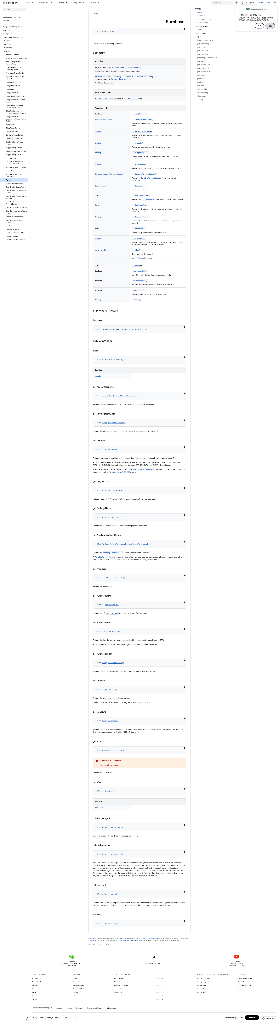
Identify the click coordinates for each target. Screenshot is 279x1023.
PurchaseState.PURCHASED (120, 472)
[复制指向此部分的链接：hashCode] (105, 782)
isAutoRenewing (139, 281)
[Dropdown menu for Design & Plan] (52, 2)
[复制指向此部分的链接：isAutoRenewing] (112, 845)
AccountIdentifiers (103, 120)
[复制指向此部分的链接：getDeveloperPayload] (117, 414)
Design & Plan (44, 3)
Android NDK (201, 992)
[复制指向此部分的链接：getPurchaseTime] (113, 623)
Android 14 (159, 989)
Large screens (119, 978)
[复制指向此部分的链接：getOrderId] (107, 441)
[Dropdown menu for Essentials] (34, 2)
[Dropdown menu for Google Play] (85, 2)
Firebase (79, 1008)
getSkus (136, 250)
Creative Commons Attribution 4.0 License (150, 938)
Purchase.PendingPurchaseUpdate (126, 67)
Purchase (110, 31)
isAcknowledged (139, 271)
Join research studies (245, 989)
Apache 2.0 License (97, 940)
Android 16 (159, 982)
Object (141, 114)
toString (136, 300)
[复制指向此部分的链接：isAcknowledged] (112, 818)
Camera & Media (79, 989)
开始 (270, 26)
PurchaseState (150, 199)
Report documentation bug (247, 982)
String (106, 98)
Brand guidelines (53, 1018)
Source (34, 989)
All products (111, 1008)
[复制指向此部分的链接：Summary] (107, 53)
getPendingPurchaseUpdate (144, 174)
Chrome (69, 1008)
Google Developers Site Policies (128, 940)
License (41, 1018)
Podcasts (35, 999)
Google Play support (245, 985)
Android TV (118, 992)
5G (74, 996)
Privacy (75, 992)
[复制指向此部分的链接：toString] (103, 915)
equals (135, 114)
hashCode (136, 265)
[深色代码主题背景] (184, 29)
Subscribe (252, 1018)
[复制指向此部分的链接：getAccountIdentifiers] (118, 387)
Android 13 (159, 992)
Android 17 (159, 978)
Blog (94, 3)
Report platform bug (245, 978)
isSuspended (138, 290)
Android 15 (159, 985)
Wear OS (117, 982)
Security (35, 985)
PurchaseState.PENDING (143, 469)
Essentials (27, 3)
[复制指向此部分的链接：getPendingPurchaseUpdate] (124, 535)
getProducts (138, 186)
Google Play (77, 3)
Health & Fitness (78, 985)
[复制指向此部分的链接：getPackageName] (113, 508)
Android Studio (264, 3)
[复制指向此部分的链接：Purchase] (104, 320)
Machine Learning (79, 982)
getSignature (138, 238)
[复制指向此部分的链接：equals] (102, 351)
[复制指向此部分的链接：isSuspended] (108, 885)
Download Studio (202, 989)
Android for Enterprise (39, 982)
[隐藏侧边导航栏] (26, 1019)
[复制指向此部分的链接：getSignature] (108, 712)
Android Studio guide (204, 978)
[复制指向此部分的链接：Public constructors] (120, 311)
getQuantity (138, 229)
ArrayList (99, 250)
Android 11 (159, 999)
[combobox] (222, 3)
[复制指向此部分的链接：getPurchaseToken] (114, 654)
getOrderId (137, 143)
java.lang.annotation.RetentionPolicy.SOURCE (132, 77)
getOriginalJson (139, 153)
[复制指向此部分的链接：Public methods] (114, 341)
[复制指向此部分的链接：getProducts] (108, 569)
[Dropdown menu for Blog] (99, 2)
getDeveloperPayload (141, 131)
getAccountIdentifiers (142, 120)
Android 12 (159, 996)
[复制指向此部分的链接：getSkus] (103, 741)
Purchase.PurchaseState (121, 79)
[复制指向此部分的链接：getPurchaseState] (113, 596)
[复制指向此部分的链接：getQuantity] (107, 681)
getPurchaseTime (140, 205)
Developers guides (203, 982)
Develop (61, 3)
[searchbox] (15, 9)
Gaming (76, 978)
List (97, 186)
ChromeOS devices (121, 985)
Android (35, 978)
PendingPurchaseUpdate (151, 178)
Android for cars (120, 989)
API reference (201, 985)
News (34, 992)
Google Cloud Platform (95, 1008)
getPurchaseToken (140, 217)
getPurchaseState (140, 195)
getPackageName (139, 164)
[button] (14, 37)
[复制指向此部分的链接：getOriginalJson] (111, 481)
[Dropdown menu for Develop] (67, 2)
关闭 (259, 26)
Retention (100, 77)
